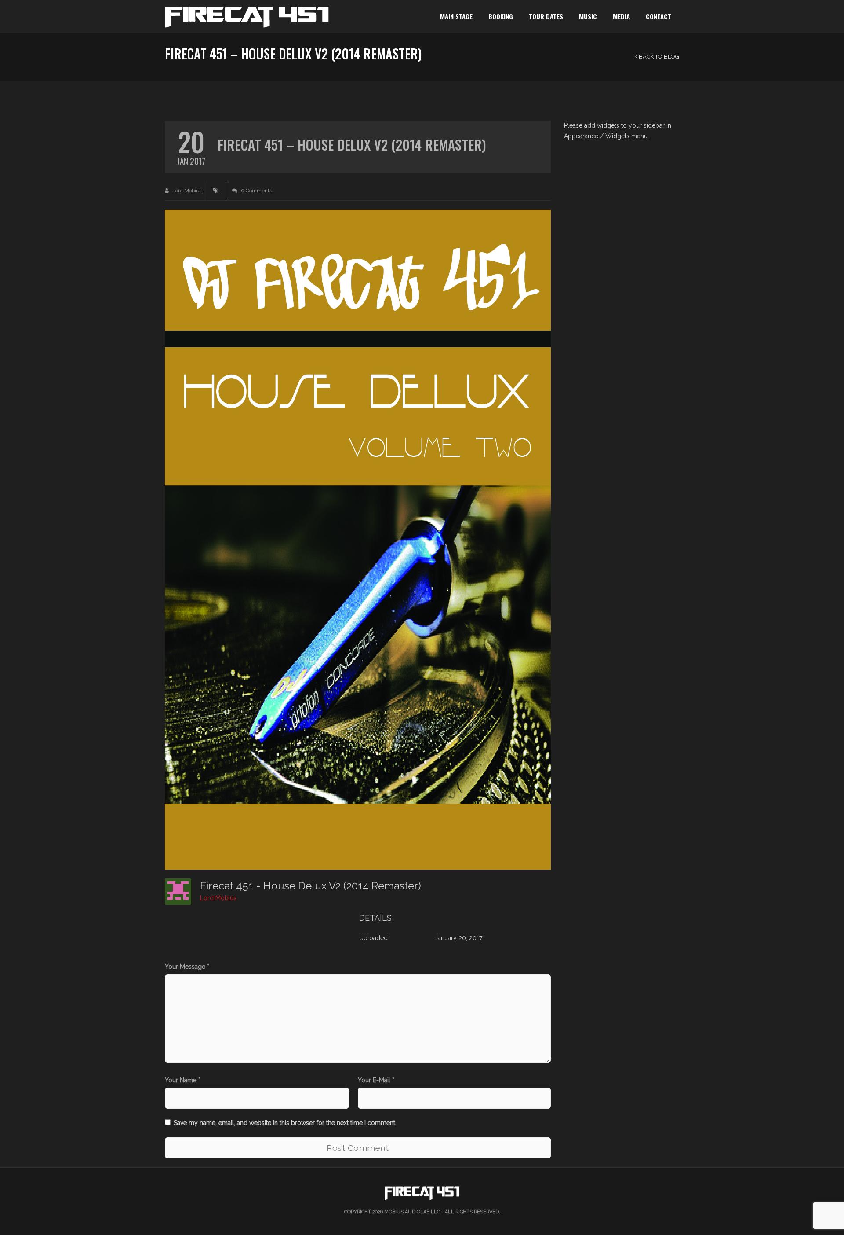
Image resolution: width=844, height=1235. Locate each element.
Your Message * (187, 966)
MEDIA (621, 16)
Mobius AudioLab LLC (412, 1212)
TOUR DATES (546, 16)
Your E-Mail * (376, 1080)
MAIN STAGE (456, 16)
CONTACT (658, 16)
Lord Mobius (186, 190)
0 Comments (256, 190)
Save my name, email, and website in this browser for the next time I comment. (285, 1122)
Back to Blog (658, 56)
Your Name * (182, 1080)
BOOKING (500, 16)
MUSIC (588, 16)
